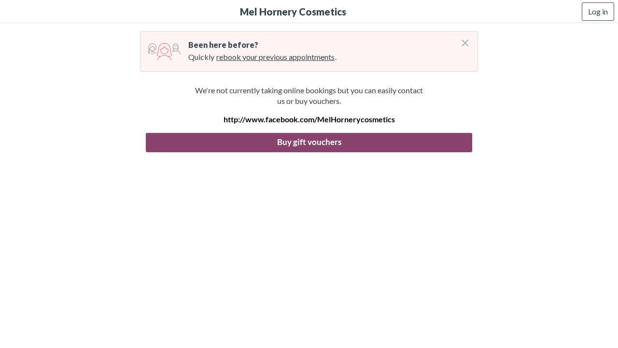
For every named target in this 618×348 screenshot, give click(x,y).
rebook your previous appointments (275, 56)
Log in (598, 11)
